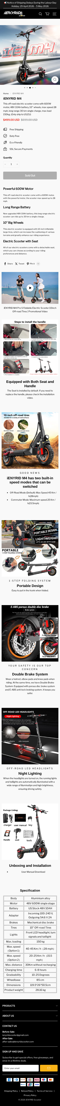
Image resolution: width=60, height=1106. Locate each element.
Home (6, 93)
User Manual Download (33, 871)
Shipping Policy (11, 1091)
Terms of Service (44, 1091)
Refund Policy (27, 1091)
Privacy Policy (30, 1095)
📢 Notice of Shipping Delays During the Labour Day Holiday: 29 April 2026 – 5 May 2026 (30, 4)
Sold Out (30, 175)
